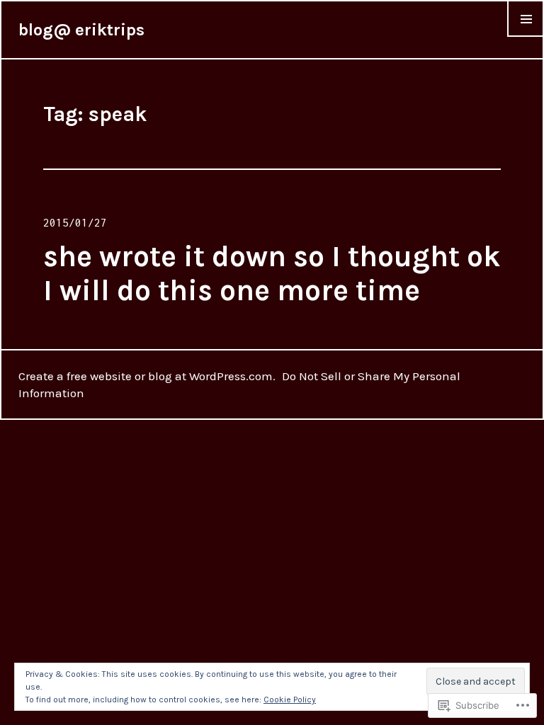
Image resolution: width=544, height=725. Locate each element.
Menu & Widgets (526, 36)
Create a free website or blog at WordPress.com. (147, 376)
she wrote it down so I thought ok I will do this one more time (271, 273)
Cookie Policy (290, 699)
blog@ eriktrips (81, 30)
